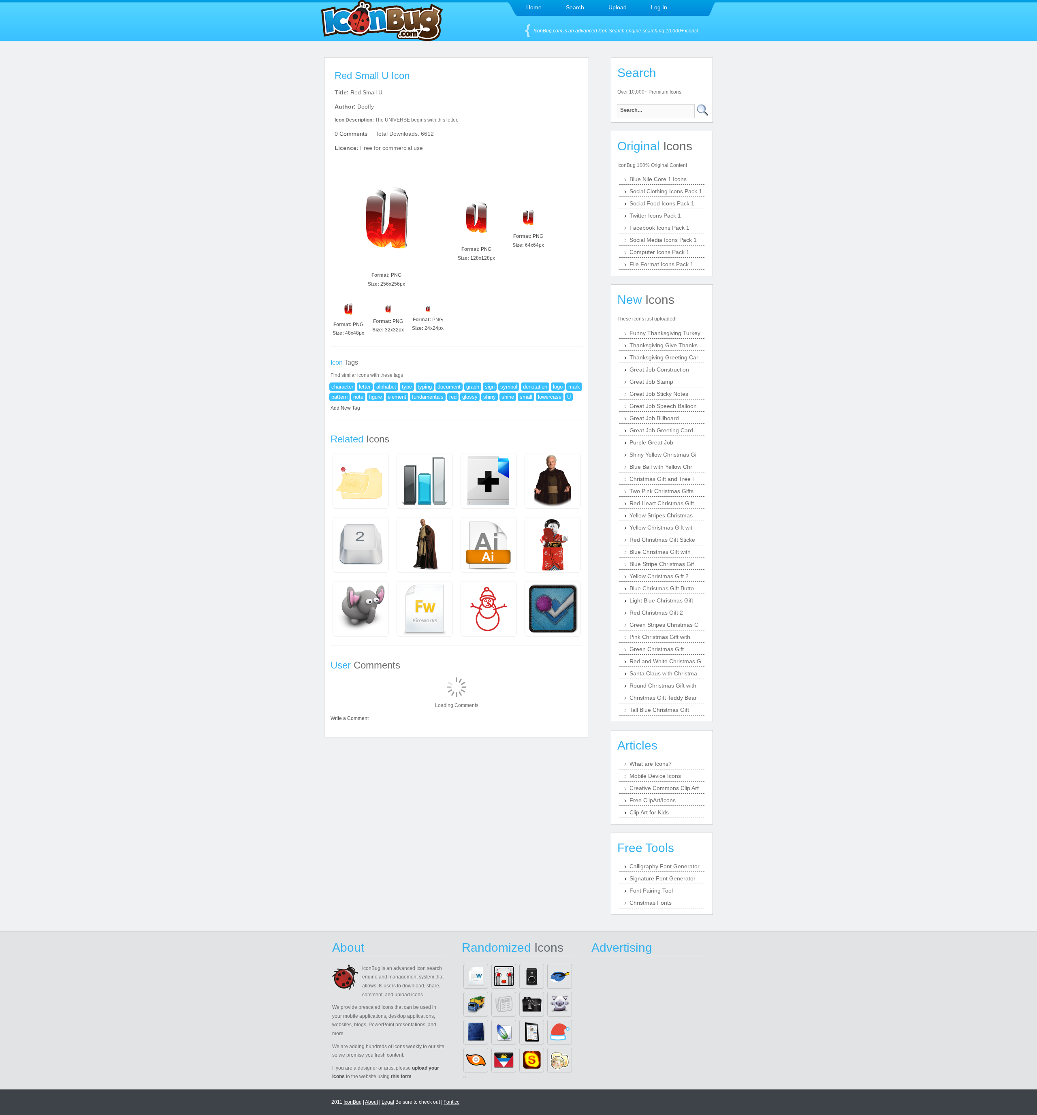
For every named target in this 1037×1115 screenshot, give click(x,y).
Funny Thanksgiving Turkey (664, 333)
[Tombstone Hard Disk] (476, 1032)
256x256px (392, 284)
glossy (470, 397)
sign (490, 387)
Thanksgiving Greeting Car (663, 357)
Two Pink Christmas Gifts (661, 491)
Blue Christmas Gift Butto (661, 588)
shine (507, 397)
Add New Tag (345, 408)
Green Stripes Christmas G (664, 625)
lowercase (549, 397)
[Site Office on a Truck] (476, 1004)
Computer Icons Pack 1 (659, 252)
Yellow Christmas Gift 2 (659, 576)
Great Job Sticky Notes (658, 394)
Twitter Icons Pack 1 (655, 215)
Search (575, 7)
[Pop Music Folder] (532, 1004)
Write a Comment (350, 718)
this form (401, 1076)
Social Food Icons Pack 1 (661, 203)
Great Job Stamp (651, 381)
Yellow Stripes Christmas (661, 515)
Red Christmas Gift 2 (656, 612)
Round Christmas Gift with (662, 685)
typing (425, 387)
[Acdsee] (476, 1060)
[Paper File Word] (476, 976)
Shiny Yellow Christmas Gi (662, 454)
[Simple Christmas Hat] (559, 1032)
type (407, 387)
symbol (508, 387)
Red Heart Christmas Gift (661, 503)
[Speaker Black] (532, 976)
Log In (659, 7)
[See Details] (360, 481)
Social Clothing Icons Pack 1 (665, 191)
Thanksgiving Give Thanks (663, 345)
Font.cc (451, 1102)
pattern (339, 397)
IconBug (353, 1102)
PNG (396, 275)
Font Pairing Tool (651, 890)
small (526, 397)
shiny (489, 397)
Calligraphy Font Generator (664, 866)
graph (472, 387)
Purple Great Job (651, 442)
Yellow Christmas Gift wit (660, 527)
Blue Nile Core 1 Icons (658, 179)
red (453, 397)
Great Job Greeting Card (661, 430)
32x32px (394, 330)
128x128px (482, 258)
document (449, 387)
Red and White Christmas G (665, 661)
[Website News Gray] (504, 1004)
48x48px (354, 333)
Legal (388, 1102)
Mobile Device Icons (655, 776)
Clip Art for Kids (649, 812)
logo (558, 387)
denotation (535, 387)
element (397, 397)
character (342, 387)
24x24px (434, 328)
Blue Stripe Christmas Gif (661, 564)
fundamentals (428, 397)
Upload (617, 7)
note (358, 397)
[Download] (386, 217)
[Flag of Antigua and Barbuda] (504, 1060)
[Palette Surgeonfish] (559, 976)
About (371, 1102)
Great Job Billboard (654, 418)
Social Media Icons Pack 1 (663, 240)
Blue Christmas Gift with (660, 552)
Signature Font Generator (662, 878)
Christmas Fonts (650, 902)
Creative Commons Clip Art (664, 788)
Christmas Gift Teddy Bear (663, 697)
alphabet (386, 387)
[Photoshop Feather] (504, 1032)
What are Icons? (650, 763)
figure (375, 397)
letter (365, 387)
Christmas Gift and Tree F (662, 479)
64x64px (534, 245)
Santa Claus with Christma (663, 673)
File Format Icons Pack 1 (661, 264)
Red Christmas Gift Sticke (662, 539)
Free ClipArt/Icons (652, 800)
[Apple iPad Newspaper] (532, 1032)
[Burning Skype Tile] (532, 1060)
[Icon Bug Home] (382, 38)
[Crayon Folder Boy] (559, 1060)
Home (534, 7)
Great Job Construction (659, 369)
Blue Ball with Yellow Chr (660, 467)
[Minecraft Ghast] (504, 976)
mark (574, 387)
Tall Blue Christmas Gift (659, 710)
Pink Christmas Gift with (659, 637)
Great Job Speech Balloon (663, 406)
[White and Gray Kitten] (559, 1004)
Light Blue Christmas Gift (661, 600)
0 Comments (351, 133)
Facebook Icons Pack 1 (659, 227)
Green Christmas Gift (656, 649)
